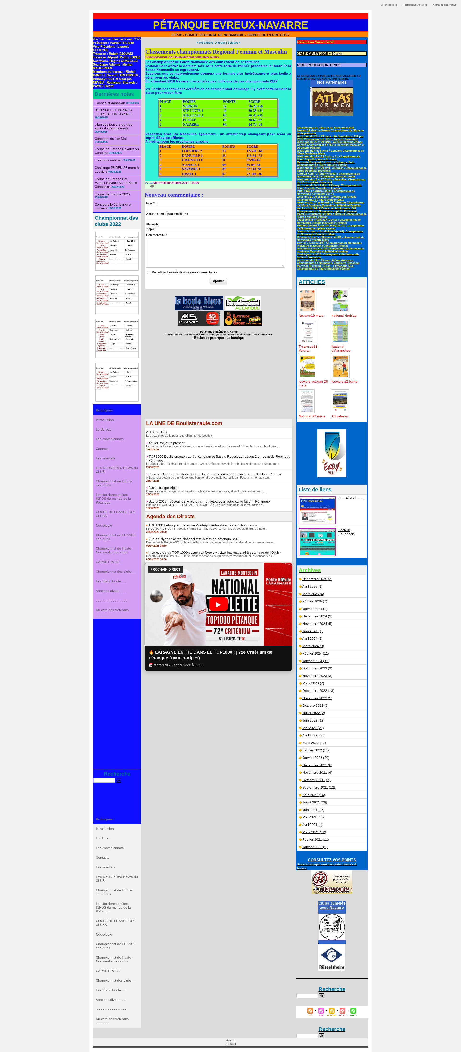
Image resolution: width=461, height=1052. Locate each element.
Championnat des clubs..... (116, 571)
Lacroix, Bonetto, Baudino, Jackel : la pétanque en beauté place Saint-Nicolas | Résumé (215, 474)
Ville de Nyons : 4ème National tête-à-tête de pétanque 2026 (194, 539)
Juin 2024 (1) (313, 631)
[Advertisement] (117, 693)
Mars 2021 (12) (314, 832)
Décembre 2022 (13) (318, 691)
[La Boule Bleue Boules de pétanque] (199, 297)
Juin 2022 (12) (314, 720)
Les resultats (105, 458)
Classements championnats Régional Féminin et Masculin (216, 52)
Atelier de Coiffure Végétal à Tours (186, 334)
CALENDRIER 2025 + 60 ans (319, 53)
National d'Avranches (341, 348)
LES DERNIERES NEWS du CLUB (117, 470)
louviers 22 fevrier (345, 381)
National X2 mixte (312, 416)
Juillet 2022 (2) (314, 713)
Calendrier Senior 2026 (315, 42)
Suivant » (234, 42)
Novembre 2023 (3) (317, 676)
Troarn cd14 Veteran (308, 348)
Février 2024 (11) (316, 653)
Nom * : (151, 203)
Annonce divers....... (111, 591)
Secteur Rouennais (346, 532)
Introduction (105, 420)
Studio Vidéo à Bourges (242, 334)
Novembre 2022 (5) (317, 698)
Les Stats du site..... (111, 581)
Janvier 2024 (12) (316, 661)
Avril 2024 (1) (312, 638)
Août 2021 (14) (313, 795)
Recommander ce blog (415, 5)
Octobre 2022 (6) (316, 705)
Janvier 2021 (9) (315, 847)
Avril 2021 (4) (312, 825)
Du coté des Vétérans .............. (112, 612)
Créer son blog (389, 5)
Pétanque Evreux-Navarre (230, 25)
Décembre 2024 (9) (317, 616)
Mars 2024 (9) (313, 646)
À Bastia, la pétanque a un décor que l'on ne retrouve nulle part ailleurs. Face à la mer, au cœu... (208, 477)
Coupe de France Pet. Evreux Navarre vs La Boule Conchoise (116, 183)
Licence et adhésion (110, 103)
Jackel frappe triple (163, 488)
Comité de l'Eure (351, 498)
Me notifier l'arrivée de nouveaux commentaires (184, 272)
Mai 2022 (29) (313, 728)
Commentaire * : (157, 235)
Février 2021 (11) (316, 839)
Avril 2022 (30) (313, 735)
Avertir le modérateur (444, 5)
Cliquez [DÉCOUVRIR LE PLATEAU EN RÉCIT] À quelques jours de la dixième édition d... (205, 505)
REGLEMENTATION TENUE (319, 65)
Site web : (152, 224)
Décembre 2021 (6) (317, 765)
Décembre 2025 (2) (317, 579)
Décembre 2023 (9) (317, 668)
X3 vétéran (340, 416)
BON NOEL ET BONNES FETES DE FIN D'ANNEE (114, 112)
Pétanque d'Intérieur (219, 331)
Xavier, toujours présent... (168, 443)
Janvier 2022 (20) (316, 758)
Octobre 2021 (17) (317, 780)
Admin (230, 1040)
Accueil (220, 42)
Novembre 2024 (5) (317, 624)
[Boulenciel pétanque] (243, 297)
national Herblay (344, 315)
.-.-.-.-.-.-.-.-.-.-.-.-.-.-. (111, 600)
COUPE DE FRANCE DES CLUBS (115, 514)
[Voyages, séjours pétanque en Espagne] (243, 312)
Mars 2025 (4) (313, 594)
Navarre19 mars (311, 315)
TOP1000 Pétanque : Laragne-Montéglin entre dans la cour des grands (202, 525)
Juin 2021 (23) (314, 810)
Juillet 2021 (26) (315, 802)
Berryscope (217, 334)
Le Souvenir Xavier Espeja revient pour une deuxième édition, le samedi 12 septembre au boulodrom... (213, 446)
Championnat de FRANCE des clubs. (116, 537)
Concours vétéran (108, 160)
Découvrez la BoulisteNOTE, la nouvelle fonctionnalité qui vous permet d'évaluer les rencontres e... (210, 542)
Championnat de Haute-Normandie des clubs (114, 550)
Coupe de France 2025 (112, 194)
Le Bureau (104, 429)
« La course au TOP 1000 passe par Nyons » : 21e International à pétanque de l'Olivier (214, 552)
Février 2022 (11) (316, 750)
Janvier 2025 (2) (315, 609)
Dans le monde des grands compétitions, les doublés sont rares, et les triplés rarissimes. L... (206, 491)
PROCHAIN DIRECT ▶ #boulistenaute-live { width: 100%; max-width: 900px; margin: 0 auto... (206, 528)
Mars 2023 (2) (313, 683)
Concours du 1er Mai (111, 138)
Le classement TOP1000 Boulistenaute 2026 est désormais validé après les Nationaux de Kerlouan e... (213, 464)
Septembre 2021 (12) (319, 787)
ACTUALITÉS (156, 432)
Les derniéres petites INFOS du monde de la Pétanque (113, 498)
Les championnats (110, 439)
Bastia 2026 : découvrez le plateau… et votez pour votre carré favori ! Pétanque (209, 501)
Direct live (266, 334)
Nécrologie (104, 525)
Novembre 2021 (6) (317, 772)
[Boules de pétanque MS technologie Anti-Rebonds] (199, 312)
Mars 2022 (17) (314, 743)
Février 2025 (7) (315, 601)
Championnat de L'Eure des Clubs (114, 483)
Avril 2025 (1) (312, 586)
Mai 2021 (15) (313, 817)
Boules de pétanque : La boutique (219, 338)
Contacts (102, 448)
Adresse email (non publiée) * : (167, 214)
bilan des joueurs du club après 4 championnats (114, 126)
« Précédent (204, 42)
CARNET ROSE (108, 562)
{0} (147, 186)
